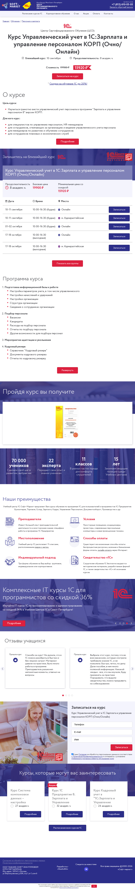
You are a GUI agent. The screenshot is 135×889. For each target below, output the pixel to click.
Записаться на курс (68, 76)
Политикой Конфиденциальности (87, 756)
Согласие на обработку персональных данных (24, 860)
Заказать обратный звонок (121, 7)
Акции (86, 14)
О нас (76, 14)
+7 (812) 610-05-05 (122, 4)
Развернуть (67, 370)
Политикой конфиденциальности (69, 887)
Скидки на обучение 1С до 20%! (68, 84)
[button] (120, 623)
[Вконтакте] (86, 869)
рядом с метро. (42, 547)
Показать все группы (67, 263)
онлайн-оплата (105, 550)
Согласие (82, 754)
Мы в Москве (41, 3)
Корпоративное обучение (58, 14)
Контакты (108, 14)
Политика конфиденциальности (17, 863)
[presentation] (116, 623)
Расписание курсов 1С (32, 14)
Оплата (96, 14)
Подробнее (67, 141)
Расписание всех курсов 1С (67, 828)
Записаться (119, 209)
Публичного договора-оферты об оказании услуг (92, 758)
